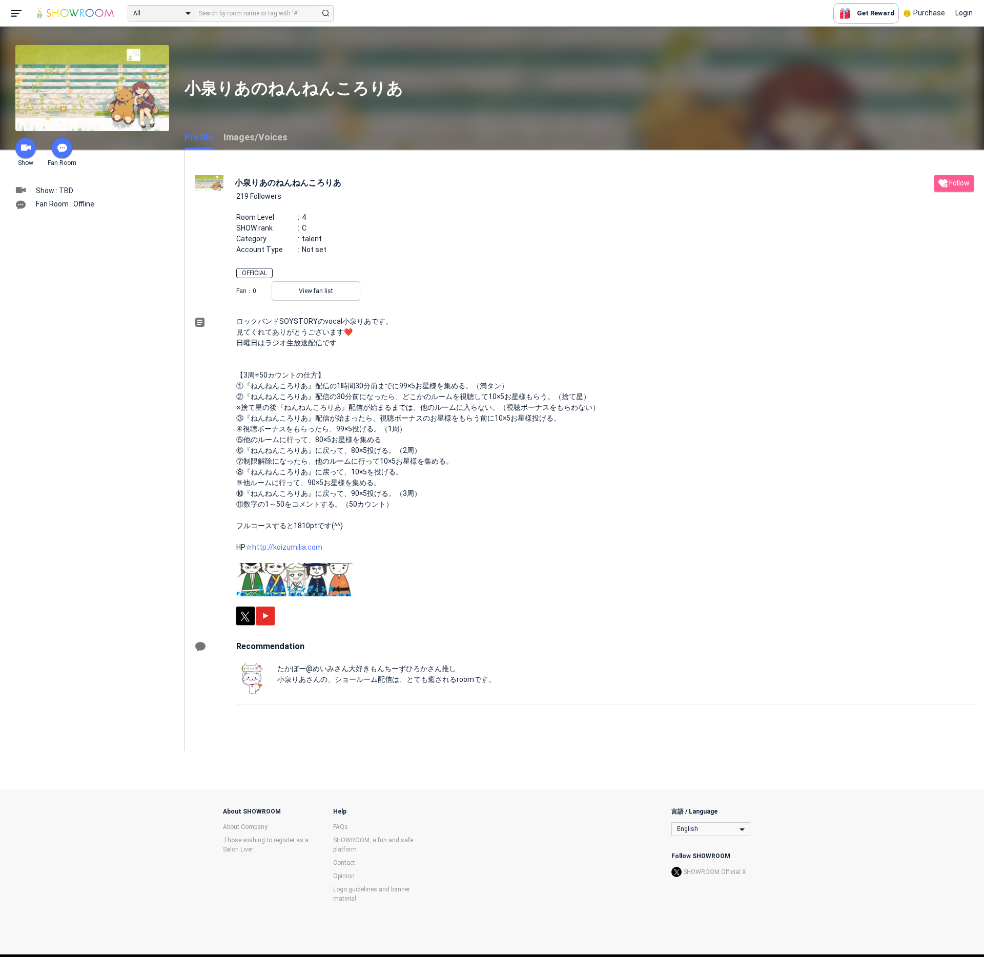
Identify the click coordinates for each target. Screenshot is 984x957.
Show (25, 163)
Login (964, 13)
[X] (245, 616)
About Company (245, 826)
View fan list (316, 291)
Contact (344, 862)
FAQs (340, 826)
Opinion (344, 876)
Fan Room (62, 163)
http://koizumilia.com (287, 547)
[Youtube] (265, 616)
